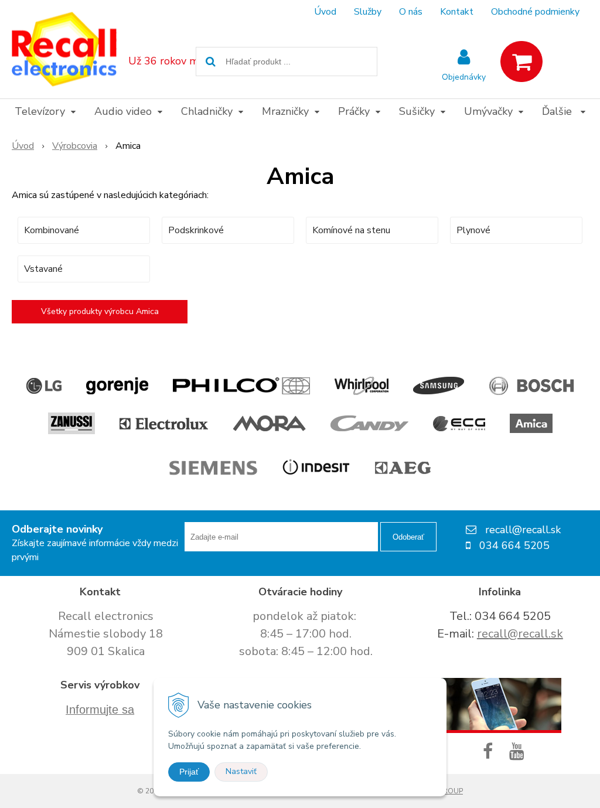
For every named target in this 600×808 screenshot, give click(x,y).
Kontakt (456, 11)
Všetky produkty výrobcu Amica (100, 311)
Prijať (189, 771)
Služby (367, 11)
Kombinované (51, 230)
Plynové (473, 230)
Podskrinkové (196, 230)
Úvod (325, 11)
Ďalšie (558, 111)
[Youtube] (519, 752)
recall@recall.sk (520, 634)
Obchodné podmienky (535, 11)
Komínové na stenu (351, 230)
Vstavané (43, 268)
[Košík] (521, 61)
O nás (410, 11)
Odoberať (408, 537)
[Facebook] (490, 752)
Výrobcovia (74, 145)
